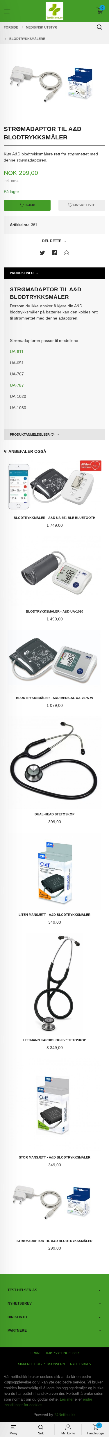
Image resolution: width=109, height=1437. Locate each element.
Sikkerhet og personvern (41, 1364)
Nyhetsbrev (80, 1364)
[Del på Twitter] (42, 254)
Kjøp (30, 205)
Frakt (36, 1353)
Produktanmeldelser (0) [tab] (32, 434)
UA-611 (17, 351)
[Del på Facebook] (54, 254)
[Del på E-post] (66, 254)
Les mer (67, 1399)
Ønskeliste (83, 205)
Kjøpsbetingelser (62, 1353)
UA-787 (17, 385)
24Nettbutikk (65, 1415)
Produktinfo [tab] (22, 273)
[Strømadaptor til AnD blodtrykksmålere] (54, 88)
